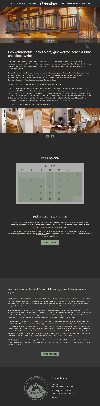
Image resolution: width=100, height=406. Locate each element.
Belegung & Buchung (24, 3)
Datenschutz (80, 3)
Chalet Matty (58, 397)
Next (52, 136)
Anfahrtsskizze (50, 353)
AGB (88, 3)
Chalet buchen (50, 242)
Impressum (71, 3)
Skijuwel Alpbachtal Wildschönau (64, 75)
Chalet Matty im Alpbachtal (46, 40)
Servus (12, 3)
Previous (47, 136)
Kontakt (62, 3)
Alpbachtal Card (41, 234)
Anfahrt (35, 3)
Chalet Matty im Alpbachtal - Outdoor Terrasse (53, 40)
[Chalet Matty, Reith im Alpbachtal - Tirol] (48, 5)
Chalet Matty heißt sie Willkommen (48, 40)
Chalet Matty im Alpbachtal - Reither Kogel (51, 40)
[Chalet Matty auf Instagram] (53, 397)
